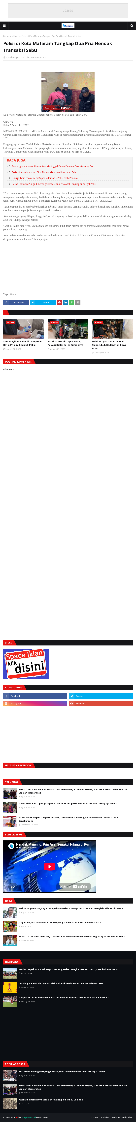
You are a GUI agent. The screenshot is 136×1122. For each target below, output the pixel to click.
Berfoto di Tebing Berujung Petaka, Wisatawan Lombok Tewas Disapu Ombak (62, 1071)
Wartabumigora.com (15, 57)
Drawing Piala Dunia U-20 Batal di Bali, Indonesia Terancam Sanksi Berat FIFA (61, 983)
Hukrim (16, 36)
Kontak (95, 1117)
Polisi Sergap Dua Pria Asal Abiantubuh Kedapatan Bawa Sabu (109, 345)
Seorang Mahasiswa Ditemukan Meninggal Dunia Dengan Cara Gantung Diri (53, 166)
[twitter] (101, 696)
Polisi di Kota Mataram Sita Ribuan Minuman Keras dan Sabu (44, 172)
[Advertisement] (68, 266)
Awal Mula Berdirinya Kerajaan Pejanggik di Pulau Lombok (51, 1099)
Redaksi (105, 1117)
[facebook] (35, 696)
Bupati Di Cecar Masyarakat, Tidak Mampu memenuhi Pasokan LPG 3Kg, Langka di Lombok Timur (72, 936)
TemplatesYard (28, 1117)
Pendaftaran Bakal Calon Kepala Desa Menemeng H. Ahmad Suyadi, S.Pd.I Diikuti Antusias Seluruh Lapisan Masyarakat (73, 791)
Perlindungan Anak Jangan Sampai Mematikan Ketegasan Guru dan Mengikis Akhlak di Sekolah (71, 908)
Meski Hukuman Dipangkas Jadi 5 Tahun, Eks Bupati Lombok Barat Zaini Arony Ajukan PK (68, 803)
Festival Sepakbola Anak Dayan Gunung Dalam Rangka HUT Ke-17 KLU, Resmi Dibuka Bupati (69, 969)
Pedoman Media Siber (122, 1117)
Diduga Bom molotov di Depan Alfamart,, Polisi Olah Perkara (45, 178)
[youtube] (101, 703)
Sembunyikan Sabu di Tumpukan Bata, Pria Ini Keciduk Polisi (22, 343)
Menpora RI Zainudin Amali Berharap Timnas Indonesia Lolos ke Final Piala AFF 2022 (64, 997)
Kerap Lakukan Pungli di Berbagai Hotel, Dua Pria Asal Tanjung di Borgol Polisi (54, 184)
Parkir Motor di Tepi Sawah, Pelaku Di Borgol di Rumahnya (65, 343)
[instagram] (35, 703)
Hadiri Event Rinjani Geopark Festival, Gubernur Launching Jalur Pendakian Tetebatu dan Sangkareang (68, 819)
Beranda (7, 36)
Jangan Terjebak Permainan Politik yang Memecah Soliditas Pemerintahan (60, 922)
